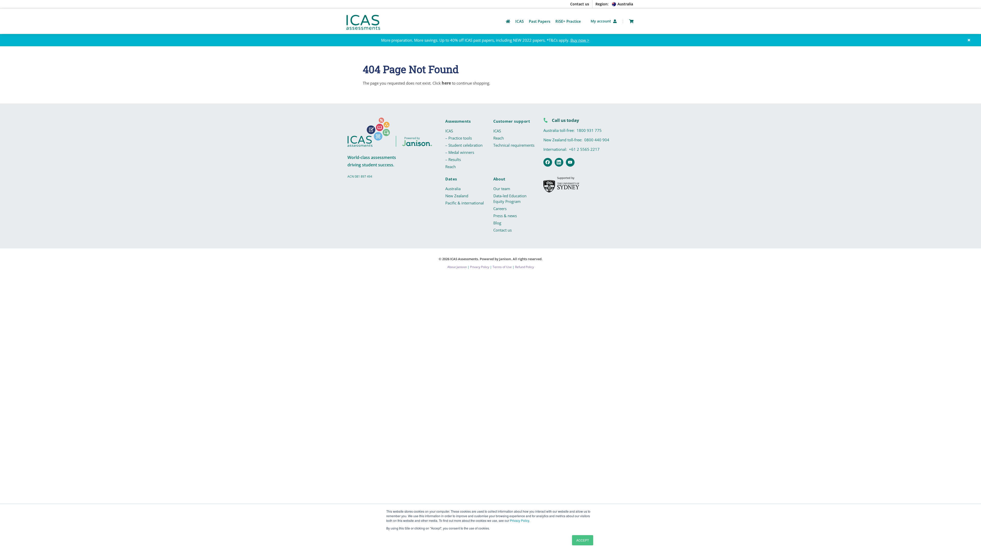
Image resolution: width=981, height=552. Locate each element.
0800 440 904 (596, 139)
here (446, 83)
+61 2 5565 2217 (584, 149)
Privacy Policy (519, 520)
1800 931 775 (589, 130)
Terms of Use (502, 267)
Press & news (505, 215)
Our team (501, 188)
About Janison (457, 267)
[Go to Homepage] (508, 21)
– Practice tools (458, 138)
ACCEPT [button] (582, 540)
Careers (500, 208)
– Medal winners (459, 152)
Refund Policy (524, 267)
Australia (453, 188)
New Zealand (456, 195)
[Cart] (631, 21)
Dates (451, 178)
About (499, 178)
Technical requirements (513, 145)
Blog (497, 222)
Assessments (458, 121)
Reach (450, 166)
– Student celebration (464, 145)
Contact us (579, 4)
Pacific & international (464, 202)
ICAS (449, 130)
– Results (453, 159)
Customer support (511, 121)
